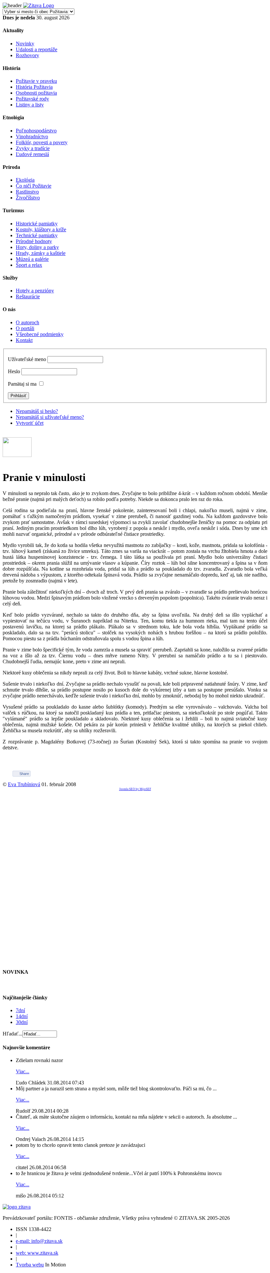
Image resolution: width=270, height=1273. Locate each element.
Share (24, 774)
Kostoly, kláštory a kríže (41, 229)
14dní (22, 1016)
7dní (20, 1010)
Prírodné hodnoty (34, 241)
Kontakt (24, 340)
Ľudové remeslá (32, 154)
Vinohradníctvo (32, 136)
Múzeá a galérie (32, 259)
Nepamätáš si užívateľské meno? (50, 417)
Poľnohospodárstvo (36, 130)
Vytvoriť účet (29, 423)
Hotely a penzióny (35, 290)
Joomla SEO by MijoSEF (135, 789)
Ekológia (25, 180)
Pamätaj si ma (22, 384)
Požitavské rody (32, 99)
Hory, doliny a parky (37, 247)
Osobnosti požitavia (36, 93)
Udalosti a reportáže (36, 49)
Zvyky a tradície (33, 148)
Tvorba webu (30, 1264)
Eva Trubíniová (24, 784)
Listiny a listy (30, 104)
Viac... (22, 1071)
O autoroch (27, 322)
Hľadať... (12, 1033)
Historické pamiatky (37, 223)
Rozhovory (27, 55)
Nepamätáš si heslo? (37, 411)
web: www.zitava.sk (37, 1253)
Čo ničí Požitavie (33, 186)
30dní (22, 1022)
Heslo (14, 371)
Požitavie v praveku (36, 81)
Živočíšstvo (28, 197)
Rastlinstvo (27, 191)
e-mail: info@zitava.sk (39, 1241)
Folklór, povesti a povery (42, 142)
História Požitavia (34, 87)
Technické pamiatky (37, 235)
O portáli (25, 328)
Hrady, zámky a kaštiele (41, 253)
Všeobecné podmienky (40, 334)
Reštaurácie (28, 296)
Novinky (25, 43)
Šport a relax (29, 265)
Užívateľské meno (27, 359)
